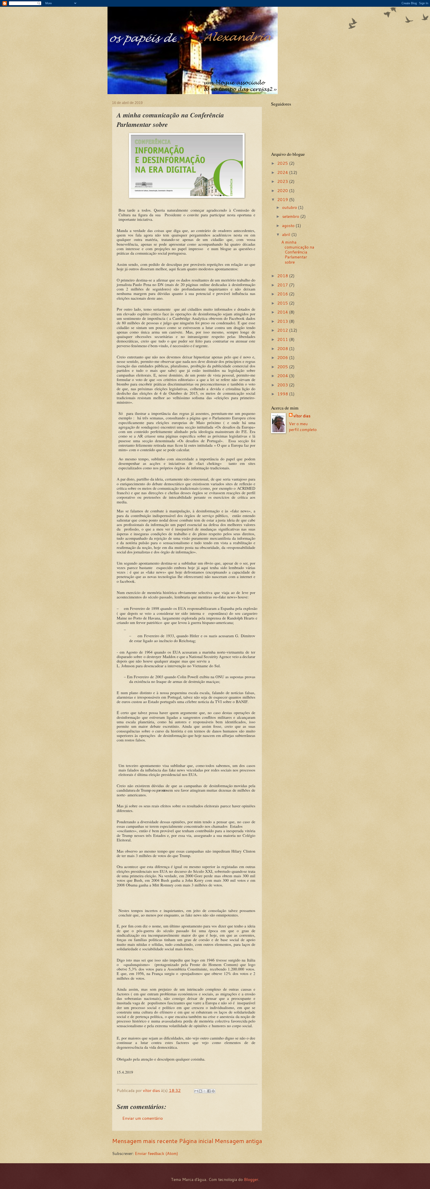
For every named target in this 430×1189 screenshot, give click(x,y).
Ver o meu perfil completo (303, 426)
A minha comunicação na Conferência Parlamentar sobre (297, 252)
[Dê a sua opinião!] (200, 1091)
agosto (289, 225)
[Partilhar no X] (204, 1091)
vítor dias (301, 416)
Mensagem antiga (238, 1141)
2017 (283, 285)
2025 (283, 163)
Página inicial (196, 1141)
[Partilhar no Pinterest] (213, 1091)
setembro (291, 216)
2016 (283, 294)
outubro (290, 207)
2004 (283, 376)
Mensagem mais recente (145, 1141)
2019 (283, 199)
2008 (283, 348)
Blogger (251, 1179)
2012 (283, 330)
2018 (283, 276)
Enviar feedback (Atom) (156, 1153)
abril (286, 234)
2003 (283, 385)
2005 (283, 367)
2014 (283, 312)
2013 (283, 321)
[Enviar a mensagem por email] (196, 1091)
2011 (283, 339)
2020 (283, 190)
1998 (283, 394)
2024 (283, 172)
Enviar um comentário (142, 1118)
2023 (283, 181)
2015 (283, 303)
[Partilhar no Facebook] (209, 1091)
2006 (283, 357)
